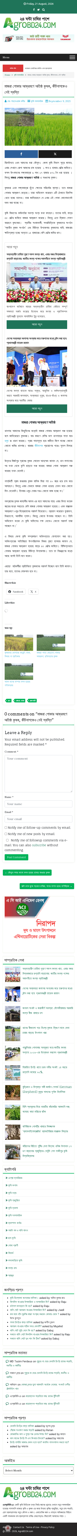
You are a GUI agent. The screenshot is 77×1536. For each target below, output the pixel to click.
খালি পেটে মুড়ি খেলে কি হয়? (22, 1330)
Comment (11, 751)
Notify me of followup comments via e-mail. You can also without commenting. (36, 845)
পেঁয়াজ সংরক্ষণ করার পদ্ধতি (22, 1430)
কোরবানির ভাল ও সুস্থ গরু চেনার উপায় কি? (29, 1434)
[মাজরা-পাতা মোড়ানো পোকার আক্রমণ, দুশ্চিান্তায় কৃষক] (51, 643)
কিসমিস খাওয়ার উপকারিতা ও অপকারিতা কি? (29, 1301)
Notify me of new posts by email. (31, 834)
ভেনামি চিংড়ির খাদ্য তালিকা (22, 1426)
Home (7, 75)
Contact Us (18, 1527)
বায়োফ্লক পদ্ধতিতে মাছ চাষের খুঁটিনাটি (43, 1396)
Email (9, 812)
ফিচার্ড (10, 1253)
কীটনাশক (39, 445)
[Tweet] (55, 154)
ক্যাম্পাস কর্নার (14, 1223)
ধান (9, 700)
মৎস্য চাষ (12, 1268)
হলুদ (7, 441)
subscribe (39, 845)
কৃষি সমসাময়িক (19, 75)
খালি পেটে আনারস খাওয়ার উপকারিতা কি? (28, 1310)
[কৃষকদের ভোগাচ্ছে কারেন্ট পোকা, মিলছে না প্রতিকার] (19, 643)
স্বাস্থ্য (11, 1275)
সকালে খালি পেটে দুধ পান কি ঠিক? (25, 1338)
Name (9, 797)
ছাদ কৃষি (12, 1238)
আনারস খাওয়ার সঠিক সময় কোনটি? (26, 1326)
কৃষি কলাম (12, 1185)
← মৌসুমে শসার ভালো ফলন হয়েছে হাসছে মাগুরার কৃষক (27, 872)
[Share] (21, 154)
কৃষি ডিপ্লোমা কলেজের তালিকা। (24, 1298)
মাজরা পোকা (20, 700)
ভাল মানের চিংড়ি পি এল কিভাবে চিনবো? (27, 1438)
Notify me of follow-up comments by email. (39, 827)
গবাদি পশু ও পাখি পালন (18, 1230)
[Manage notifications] (8, 1528)
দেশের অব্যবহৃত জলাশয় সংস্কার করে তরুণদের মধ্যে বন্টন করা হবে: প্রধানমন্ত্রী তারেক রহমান (37, 341)
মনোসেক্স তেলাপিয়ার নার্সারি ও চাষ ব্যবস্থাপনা (38, 68)
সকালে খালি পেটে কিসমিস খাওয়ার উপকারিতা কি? (31, 1334)
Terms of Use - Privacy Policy (40, 1527)
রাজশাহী (32, 700)
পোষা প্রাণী (13, 1245)
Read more (37, 324)
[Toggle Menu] (72, 57)
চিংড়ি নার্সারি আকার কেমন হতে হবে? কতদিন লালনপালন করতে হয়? (39, 1442)
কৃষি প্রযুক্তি (14, 1200)
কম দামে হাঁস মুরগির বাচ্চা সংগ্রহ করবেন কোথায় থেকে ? (34, 1314)
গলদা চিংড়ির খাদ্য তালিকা (21, 1322)
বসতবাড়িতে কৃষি (15, 1260)
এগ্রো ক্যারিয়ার (15, 1178)
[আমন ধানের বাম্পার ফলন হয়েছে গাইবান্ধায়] (19, 671)
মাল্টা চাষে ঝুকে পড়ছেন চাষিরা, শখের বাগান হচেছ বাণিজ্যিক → (46, 886)
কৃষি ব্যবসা (13, 1208)
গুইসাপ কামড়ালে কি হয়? (21, 1306)
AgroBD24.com (25, 1531)
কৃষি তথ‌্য (12, 1193)
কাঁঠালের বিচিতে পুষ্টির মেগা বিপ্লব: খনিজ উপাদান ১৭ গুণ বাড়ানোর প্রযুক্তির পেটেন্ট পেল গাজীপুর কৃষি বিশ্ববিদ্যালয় (47, 1151)
